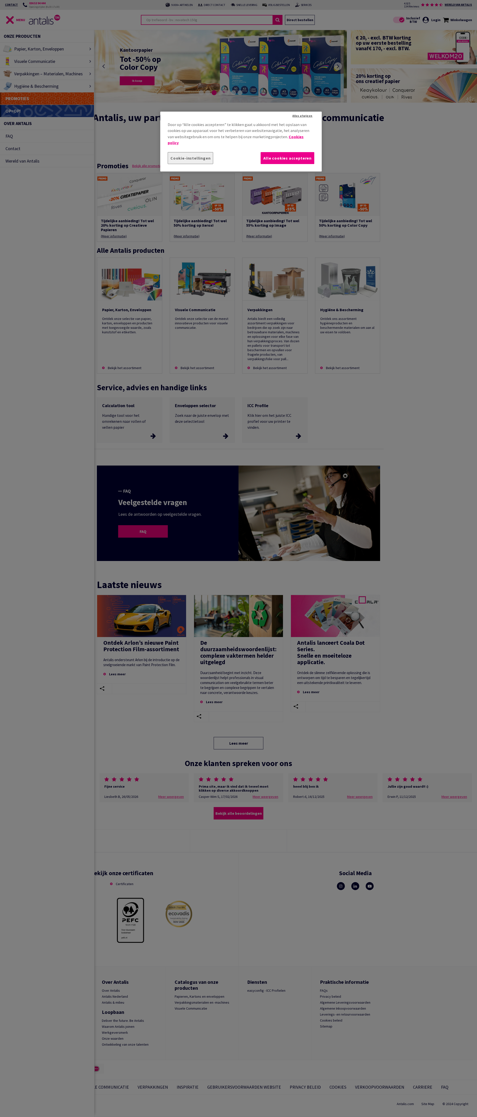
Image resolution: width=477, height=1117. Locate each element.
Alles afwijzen (302, 116)
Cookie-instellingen (190, 158)
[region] (241, 142)
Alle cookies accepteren (287, 158)
